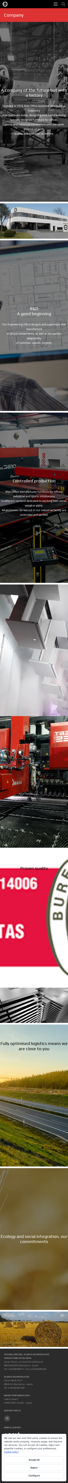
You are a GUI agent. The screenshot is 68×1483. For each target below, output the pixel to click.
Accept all (34, 1459)
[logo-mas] (5, 4)
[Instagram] (7, 1418)
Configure (34, 1475)
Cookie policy (11, 1451)
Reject (34, 1467)
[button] (55, 4)
